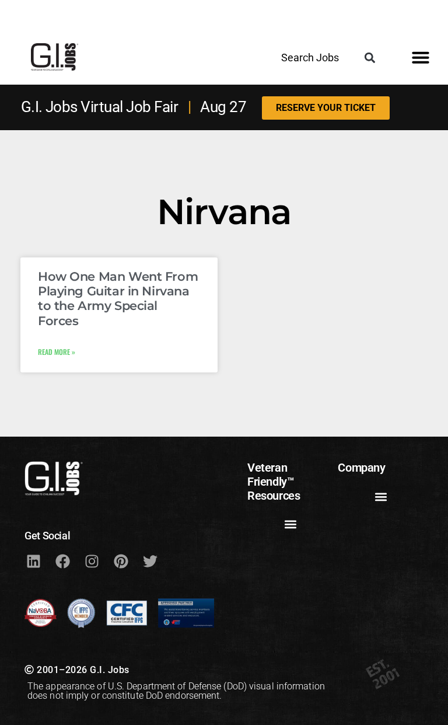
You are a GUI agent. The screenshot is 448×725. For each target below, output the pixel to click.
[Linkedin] (33, 561)
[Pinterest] (120, 561)
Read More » (56, 352)
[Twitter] (149, 561)
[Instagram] (91, 561)
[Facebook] (62, 561)
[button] (369, 57)
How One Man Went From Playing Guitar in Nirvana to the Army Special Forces (118, 298)
